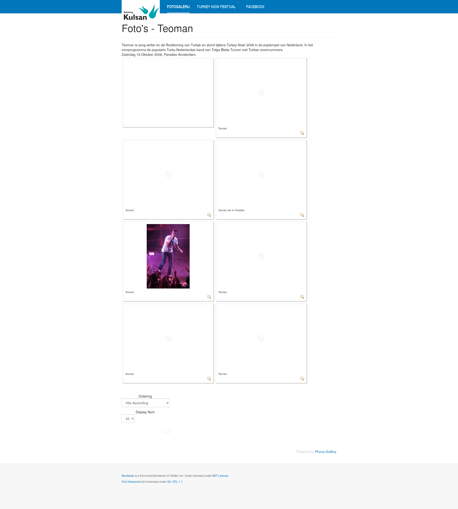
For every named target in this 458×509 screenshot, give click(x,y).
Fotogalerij (178, 6)
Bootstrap (128, 475)
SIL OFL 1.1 (174, 481)
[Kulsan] (141, 6)
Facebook (255, 6)
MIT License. (221, 475)
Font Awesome (131, 481)
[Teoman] (261, 92)
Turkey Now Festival (217, 6)
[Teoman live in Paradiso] (261, 174)
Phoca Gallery (325, 451)
